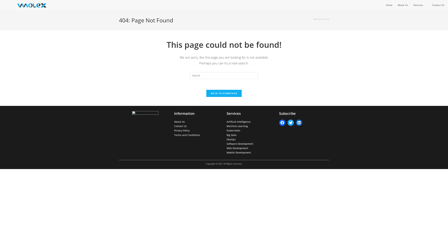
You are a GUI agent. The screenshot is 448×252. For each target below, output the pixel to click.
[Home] (309, 19)
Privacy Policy (182, 130)
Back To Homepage (224, 93)
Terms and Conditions (187, 135)
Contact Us (180, 126)
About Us (179, 121)
